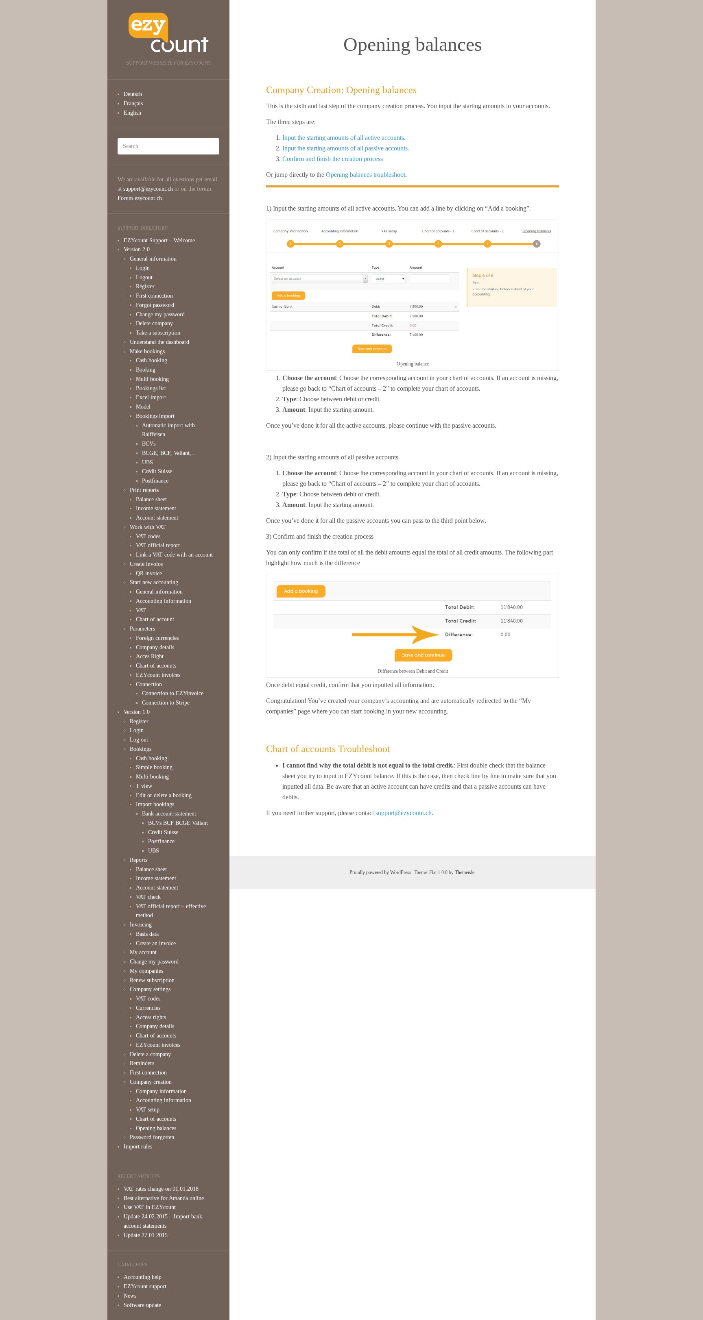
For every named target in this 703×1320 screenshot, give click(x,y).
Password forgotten (152, 1137)
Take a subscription (158, 333)
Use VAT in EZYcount (150, 1207)
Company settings (150, 989)
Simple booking (154, 767)
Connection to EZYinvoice (172, 693)
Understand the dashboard (159, 342)
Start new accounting (154, 582)
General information (153, 259)
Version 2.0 (137, 249)
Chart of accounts (156, 666)
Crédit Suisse (157, 471)
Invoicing (141, 925)
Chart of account (155, 619)
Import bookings (155, 804)
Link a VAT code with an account (174, 555)
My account (143, 952)
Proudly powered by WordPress (380, 872)
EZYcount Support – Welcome (159, 240)
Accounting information (163, 601)
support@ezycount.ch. (404, 812)
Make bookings (147, 351)
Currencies (148, 1008)
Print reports (144, 490)
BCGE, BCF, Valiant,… (169, 453)
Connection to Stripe (166, 703)
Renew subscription (152, 980)
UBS (147, 462)
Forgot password (155, 305)
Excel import (151, 397)
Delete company (154, 323)
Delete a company (150, 1054)
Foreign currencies (157, 638)
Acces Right (150, 656)
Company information (161, 1091)
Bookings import (155, 416)
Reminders (142, 1063)
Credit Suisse (163, 832)
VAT (141, 610)
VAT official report (158, 545)
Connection (149, 684)
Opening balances (156, 1128)
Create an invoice (156, 943)
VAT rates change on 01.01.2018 (161, 1189)
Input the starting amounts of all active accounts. (344, 137)
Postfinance (155, 481)
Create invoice (146, 564)
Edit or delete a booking (164, 795)
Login (143, 268)
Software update (142, 1305)
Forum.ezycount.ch (140, 198)
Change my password (160, 314)
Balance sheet (151, 499)
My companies (146, 971)
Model (143, 407)
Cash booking (151, 360)
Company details (155, 647)
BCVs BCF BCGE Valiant (178, 823)
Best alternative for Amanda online (164, 1198)
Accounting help (143, 1277)
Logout (144, 277)
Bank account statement (169, 814)
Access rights (151, 1017)
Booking (145, 370)
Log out (139, 740)
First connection (154, 296)
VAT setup (147, 1110)
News (130, 1296)
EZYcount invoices (158, 675)
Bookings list (151, 388)
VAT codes (148, 536)
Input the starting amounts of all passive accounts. (345, 148)
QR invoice (149, 573)
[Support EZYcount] (168, 32)
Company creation (151, 1082)
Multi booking (152, 379)
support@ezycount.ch (148, 189)
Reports (138, 860)
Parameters (142, 629)
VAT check (148, 897)
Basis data (147, 934)
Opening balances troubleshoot (365, 174)
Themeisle (464, 872)
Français (133, 103)
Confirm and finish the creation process (332, 158)
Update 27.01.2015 (146, 1235)
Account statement (157, 518)
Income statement (156, 508)
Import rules (138, 1147)
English (132, 113)
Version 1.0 (137, 712)
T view (144, 786)
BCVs (148, 444)
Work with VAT (148, 527)
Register (145, 286)
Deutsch (133, 94)
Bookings (140, 749)
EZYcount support (145, 1286)
